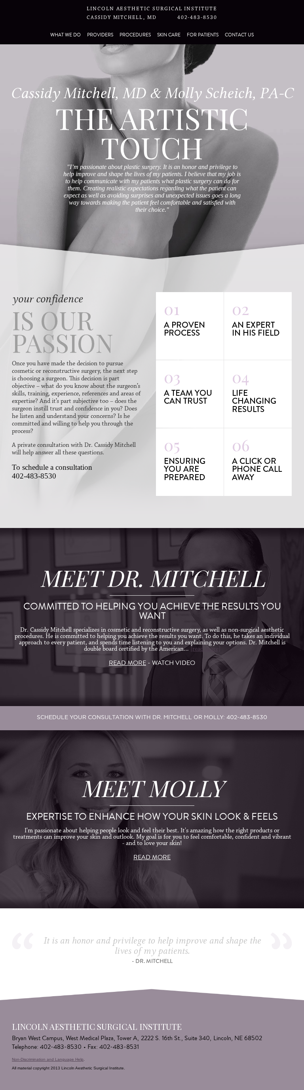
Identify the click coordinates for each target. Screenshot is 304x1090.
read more (127, 663)
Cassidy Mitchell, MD (122, 17)
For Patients (202, 35)
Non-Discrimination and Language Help (48, 1059)
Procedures (135, 35)
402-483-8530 (197, 17)
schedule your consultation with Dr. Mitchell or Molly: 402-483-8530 (152, 717)
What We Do (65, 35)
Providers (100, 35)
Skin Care (168, 35)
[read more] (205, 649)
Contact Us (239, 35)
